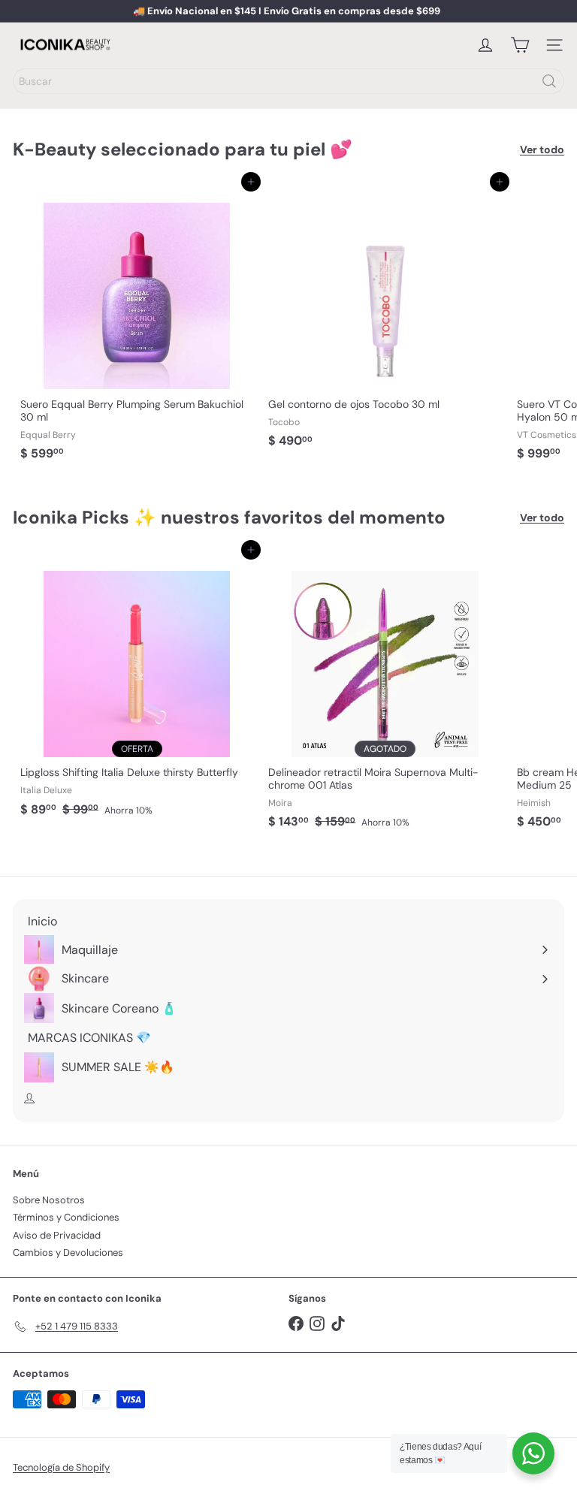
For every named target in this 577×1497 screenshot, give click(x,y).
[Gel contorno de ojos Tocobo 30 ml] (384, 318)
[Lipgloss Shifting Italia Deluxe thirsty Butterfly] (136, 686)
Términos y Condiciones (66, 1217)
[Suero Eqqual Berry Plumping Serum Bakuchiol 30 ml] (136, 324)
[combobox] (288, 81)
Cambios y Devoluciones (68, 1252)
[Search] (549, 81)
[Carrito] (520, 45)
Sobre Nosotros (49, 1200)
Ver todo (542, 149)
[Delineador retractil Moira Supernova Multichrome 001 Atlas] (384, 693)
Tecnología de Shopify (61, 1467)
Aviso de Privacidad (57, 1235)
